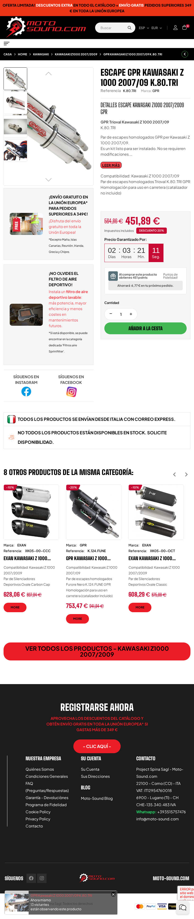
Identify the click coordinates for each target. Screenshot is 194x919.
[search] (129, 27)
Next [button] (186, 474)
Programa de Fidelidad (46, 804)
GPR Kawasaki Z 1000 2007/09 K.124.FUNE (86, 558)
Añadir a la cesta (145, 328)
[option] (31, 551)
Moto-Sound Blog (97, 798)
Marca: (146, 90)
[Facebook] (31, 878)
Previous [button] (174, 474)
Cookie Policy (38, 811)
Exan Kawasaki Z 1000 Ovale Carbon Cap (25, 558)
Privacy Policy (38, 818)
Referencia (111, 90)
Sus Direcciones (95, 776)
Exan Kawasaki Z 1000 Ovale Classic (150, 558)
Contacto (34, 825)
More (15, 607)
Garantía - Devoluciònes (47, 797)
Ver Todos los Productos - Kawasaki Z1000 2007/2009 (97, 651)
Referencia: (13, 551)
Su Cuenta (90, 769)
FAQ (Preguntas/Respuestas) (47, 787)
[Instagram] (42, 878)
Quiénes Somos (40, 769)
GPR (155, 90)
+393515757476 (171, 811)
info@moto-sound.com (157, 818)
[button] (97, 746)
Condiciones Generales (47, 776)
